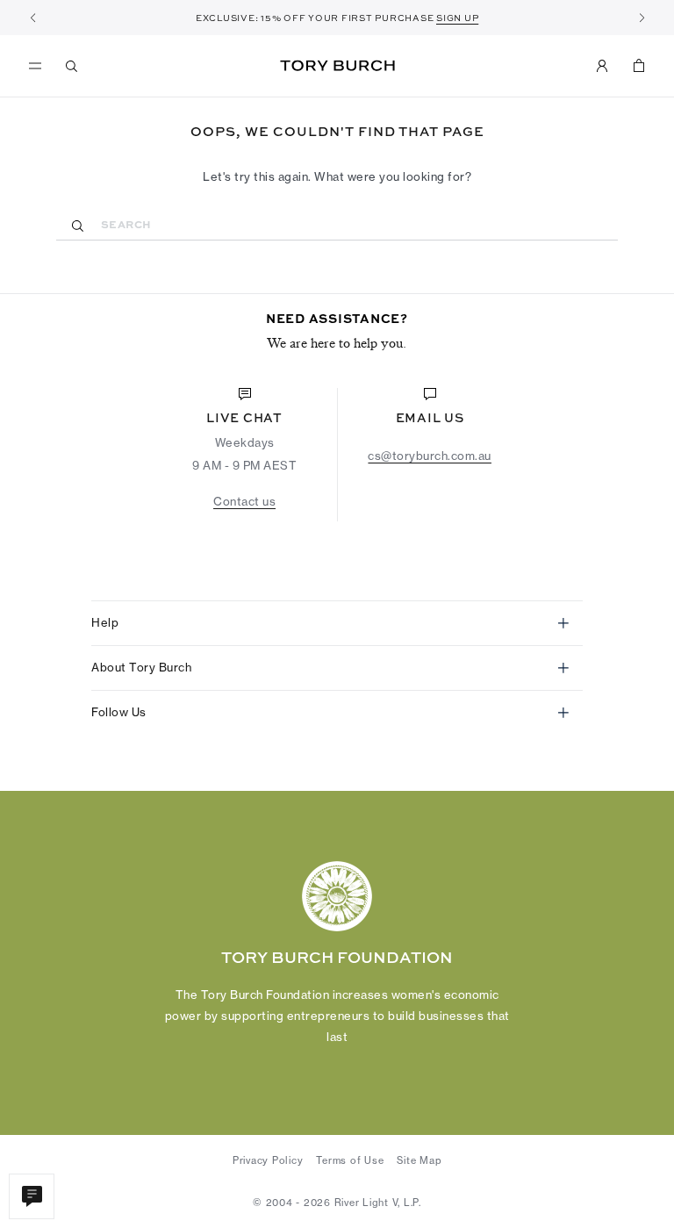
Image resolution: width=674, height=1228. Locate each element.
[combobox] (337, 224)
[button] (32, 17)
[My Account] (602, 65)
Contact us (244, 501)
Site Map (419, 1160)
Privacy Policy (268, 1160)
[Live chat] (31, 1196)
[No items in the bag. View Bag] (638, 65)
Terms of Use (350, 1160)
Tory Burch (337, 66)
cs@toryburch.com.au (429, 456)
